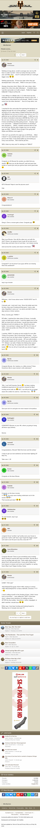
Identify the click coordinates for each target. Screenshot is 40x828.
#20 (37, 572)
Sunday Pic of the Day (11, 736)
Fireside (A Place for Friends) (12, 740)
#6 (37, 228)
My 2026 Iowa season (11, 749)
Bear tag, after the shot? (13, 627)
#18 (37, 525)
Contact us (4, 808)
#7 (37, 252)
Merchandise (14, 814)
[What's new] (34, 32)
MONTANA (8, 746)
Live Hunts (7, 753)
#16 (37, 482)
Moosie (4, 51)
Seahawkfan (8, 652)
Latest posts (7, 733)
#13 (37, 414)
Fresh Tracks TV (29, 812)
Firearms (7, 761)
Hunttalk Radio (19, 812)
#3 (37, 173)
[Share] (35, 60)
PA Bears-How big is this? (13, 658)
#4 (37, 194)
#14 (37, 439)
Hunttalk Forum (9, 812)
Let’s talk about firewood (12, 765)
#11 (37, 374)
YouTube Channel (24, 814)
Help (26, 808)
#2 (37, 150)
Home (30, 808)
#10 (37, 355)
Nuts (6, 644)
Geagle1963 (34, 784)
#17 (37, 505)
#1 (37, 60)
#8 (37, 271)
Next (23, 55)
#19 (37, 545)
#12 (37, 397)
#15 (37, 465)
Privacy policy (20, 808)
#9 (37, 288)
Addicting (7, 629)
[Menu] (2, 33)
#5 (37, 211)
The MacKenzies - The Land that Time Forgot (19, 635)
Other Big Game (15, 629)
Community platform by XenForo (17, 817)
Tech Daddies (20, 820)
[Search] (38, 32)
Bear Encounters (10, 643)
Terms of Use (12, 808)
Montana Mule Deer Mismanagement (15, 743)
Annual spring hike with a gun (14, 650)
